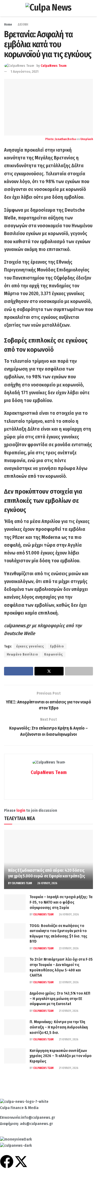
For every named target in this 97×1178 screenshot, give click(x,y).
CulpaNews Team (54, 66)
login (20, 810)
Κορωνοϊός (53, 654)
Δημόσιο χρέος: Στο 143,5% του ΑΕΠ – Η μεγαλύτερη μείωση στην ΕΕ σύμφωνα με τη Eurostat (60, 998)
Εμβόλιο (57, 646)
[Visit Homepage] (48, 8)
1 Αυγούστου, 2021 (25, 71)
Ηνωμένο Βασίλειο (22, 654)
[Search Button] (90, 8)
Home (8, 24)
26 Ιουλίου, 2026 (47, 883)
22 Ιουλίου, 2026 (68, 982)
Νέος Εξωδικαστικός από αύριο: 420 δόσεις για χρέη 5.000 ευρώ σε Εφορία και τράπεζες (46, 873)
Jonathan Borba (65, 139)
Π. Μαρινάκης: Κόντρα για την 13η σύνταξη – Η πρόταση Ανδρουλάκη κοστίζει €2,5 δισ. (59, 1027)
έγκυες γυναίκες (30, 646)
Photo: (50, 139)
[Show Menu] (6, 8)
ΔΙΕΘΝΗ (23, 24)
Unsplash (86, 139)
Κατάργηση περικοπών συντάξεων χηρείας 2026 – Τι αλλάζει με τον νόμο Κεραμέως (61, 1056)
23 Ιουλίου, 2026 (68, 948)
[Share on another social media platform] (79, 671)
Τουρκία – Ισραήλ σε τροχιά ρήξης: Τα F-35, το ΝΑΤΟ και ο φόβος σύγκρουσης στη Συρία (61, 902)
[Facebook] (6, 1161)
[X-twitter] (21, 1161)
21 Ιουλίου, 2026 (68, 1011)
